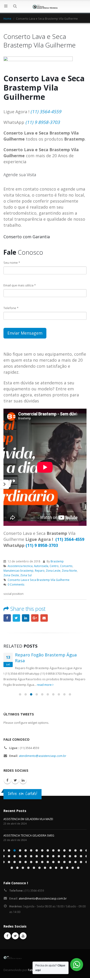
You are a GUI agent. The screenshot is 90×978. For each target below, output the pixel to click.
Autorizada (41, 566)
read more (44, 685)
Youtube (23, 935)
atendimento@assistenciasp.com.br (42, 756)
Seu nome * (11, 262)
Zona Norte (69, 570)
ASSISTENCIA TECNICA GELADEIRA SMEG (28, 835)
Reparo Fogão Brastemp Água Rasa (46, 657)
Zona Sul (26, 575)
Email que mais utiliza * (19, 285)
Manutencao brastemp (18, 570)
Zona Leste (53, 570)
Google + (35, 618)
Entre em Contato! (22, 793)
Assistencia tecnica (20, 566)
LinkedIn (25, 618)
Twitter (16, 618)
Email (44, 618)
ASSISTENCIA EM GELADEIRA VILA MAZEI (28, 819)
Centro (54, 566)
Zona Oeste (11, 575)
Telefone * (10, 308)
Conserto (66, 566)
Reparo (40, 570)
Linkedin (23, 780)
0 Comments (16, 584)
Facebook (7, 618)
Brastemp (57, 561)
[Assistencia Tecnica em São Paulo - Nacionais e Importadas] (45, 6)
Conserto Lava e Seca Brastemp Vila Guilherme (38, 580)
